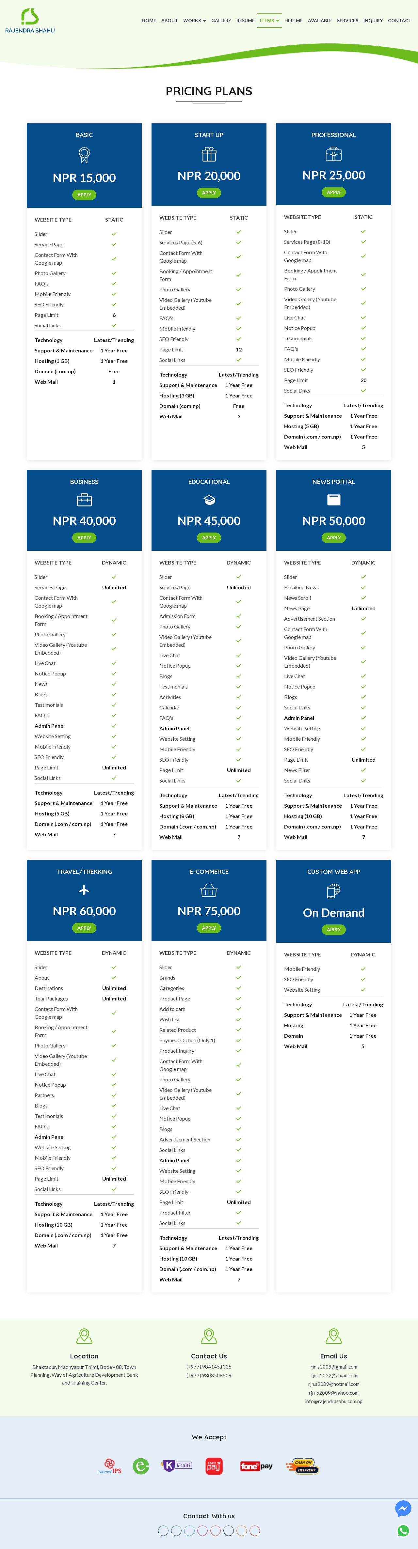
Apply (84, 194)
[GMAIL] (254, 1531)
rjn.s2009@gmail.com (334, 1367)
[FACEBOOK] (163, 1531)
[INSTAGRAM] (202, 1531)
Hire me (293, 20)
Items (267, 20)
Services (347, 20)
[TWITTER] (189, 1531)
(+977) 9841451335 (209, 1367)
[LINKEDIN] (176, 1531)
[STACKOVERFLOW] (241, 1531)
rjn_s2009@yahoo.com (334, 1393)
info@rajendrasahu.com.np (333, 1401)
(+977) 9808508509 (209, 1375)
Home (150, 20)
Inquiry (373, 20)
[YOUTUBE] (215, 1531)
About (169, 20)
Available (320, 20)
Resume (245, 20)
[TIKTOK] (228, 1531)
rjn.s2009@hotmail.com (334, 1384)
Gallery (221, 20)
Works (192, 20)
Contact (399, 20)
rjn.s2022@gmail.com (334, 1375)
